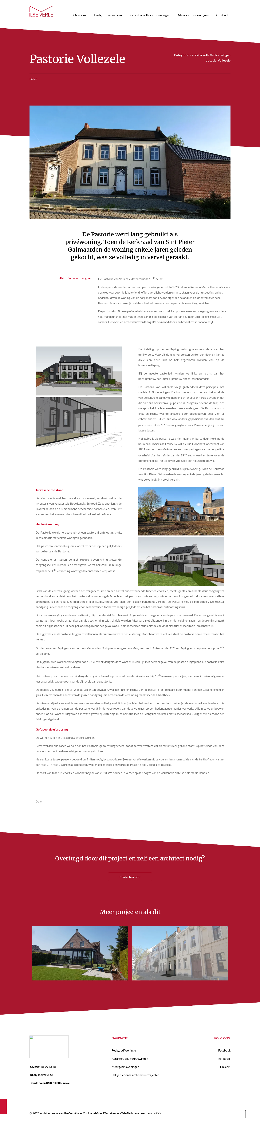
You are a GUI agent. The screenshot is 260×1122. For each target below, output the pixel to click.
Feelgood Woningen (124, 1050)
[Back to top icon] (242, 1114)
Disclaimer (109, 1113)
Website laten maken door (136, 1113)
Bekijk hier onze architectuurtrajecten (135, 1075)
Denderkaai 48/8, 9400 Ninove (50, 1083)
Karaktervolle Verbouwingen (130, 1058)
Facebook (224, 1050)
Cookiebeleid (91, 1113)
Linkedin (225, 1066)
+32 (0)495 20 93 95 (43, 1066)
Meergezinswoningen (125, 1066)
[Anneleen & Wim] (3, 1106)
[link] (78, 371)
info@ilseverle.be (41, 1074)
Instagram (224, 1058)
